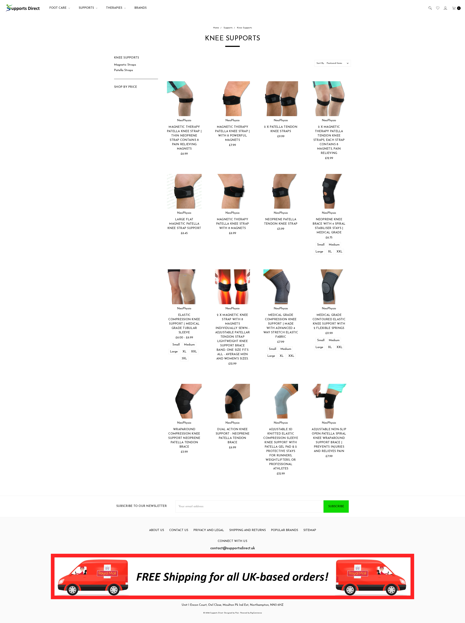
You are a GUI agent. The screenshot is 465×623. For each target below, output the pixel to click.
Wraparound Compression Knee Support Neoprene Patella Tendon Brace (184, 438)
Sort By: (320, 63)
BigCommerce (256, 613)
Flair (237, 613)
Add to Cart (184, 107)
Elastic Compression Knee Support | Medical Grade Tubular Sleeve (184, 324)
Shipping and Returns (247, 530)
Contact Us (178, 530)
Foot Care (58, 8)
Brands (140, 8)
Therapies (114, 8)
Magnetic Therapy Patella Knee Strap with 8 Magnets (232, 224)
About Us (156, 530)
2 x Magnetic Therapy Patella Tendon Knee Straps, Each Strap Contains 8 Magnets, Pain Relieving (329, 140)
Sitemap (309, 530)
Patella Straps (123, 70)
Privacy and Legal (208, 530)
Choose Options (329, 198)
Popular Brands (284, 530)
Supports (87, 8)
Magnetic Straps (125, 64)
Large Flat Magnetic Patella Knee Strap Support (184, 224)
